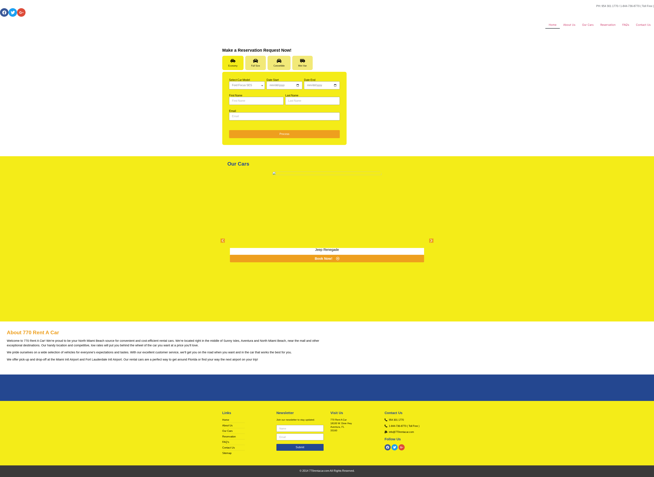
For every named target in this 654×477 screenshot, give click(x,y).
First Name (235, 95)
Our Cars (588, 24)
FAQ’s (625, 24)
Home (552, 24)
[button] (223, 240)
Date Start (273, 80)
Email (232, 111)
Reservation (608, 24)
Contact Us (643, 24)
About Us (569, 24)
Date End (309, 80)
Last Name (291, 95)
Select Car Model (239, 80)
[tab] (233, 63)
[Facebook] (4, 12)
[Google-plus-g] (21, 12)
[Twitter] (13, 12)
